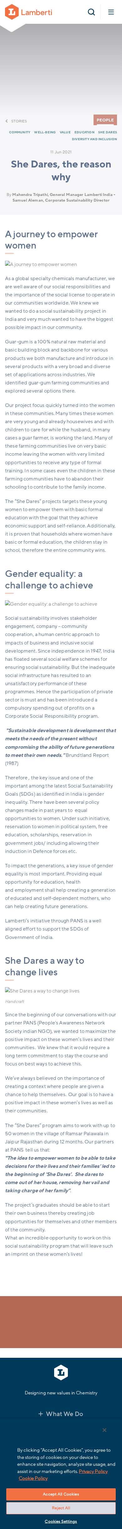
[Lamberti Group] (28, 11)
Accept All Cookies (61, 1494)
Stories (19, 121)
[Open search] (91, 12)
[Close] (104, 1430)
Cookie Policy (33, 1478)
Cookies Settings (61, 1521)
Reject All (61, 1508)
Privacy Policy (93, 1471)
